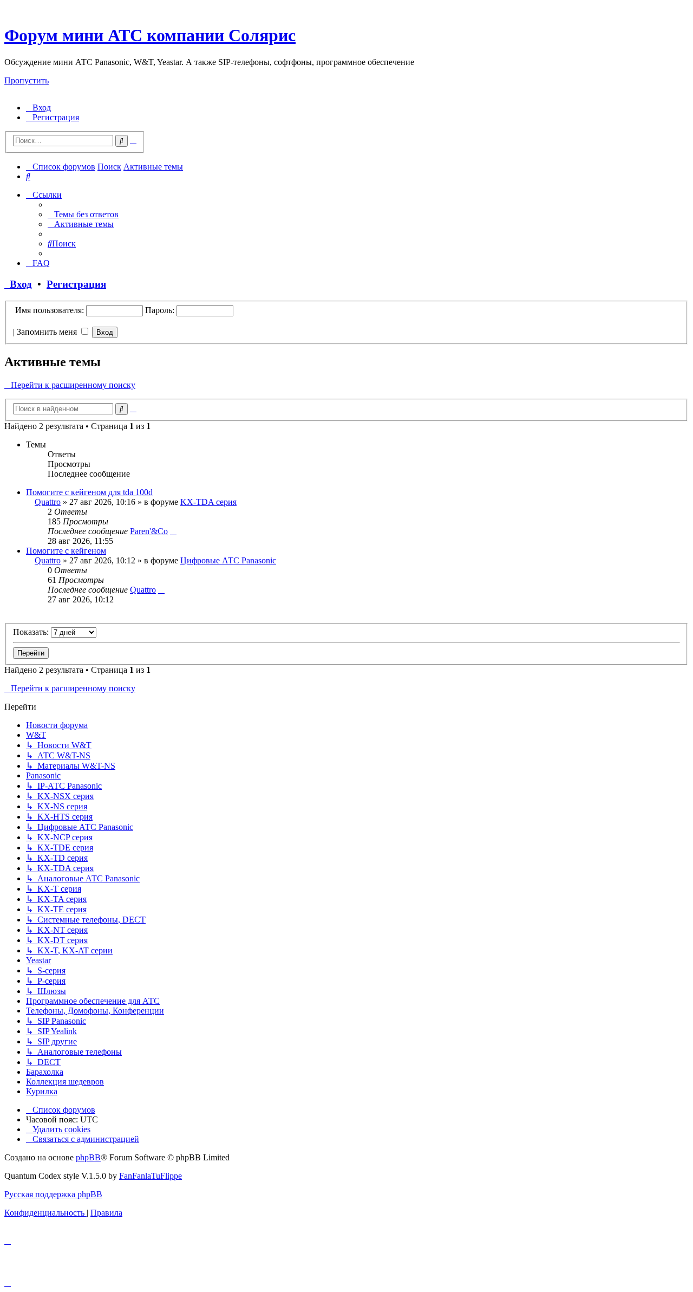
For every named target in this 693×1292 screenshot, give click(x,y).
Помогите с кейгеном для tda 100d (89, 492)
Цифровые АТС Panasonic (228, 560)
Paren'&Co (149, 531)
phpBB (88, 1157)
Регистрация (76, 284)
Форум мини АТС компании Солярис (150, 35)
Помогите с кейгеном (66, 550)
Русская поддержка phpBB (53, 1194)
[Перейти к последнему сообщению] (173, 531)
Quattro (48, 502)
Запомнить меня (48, 331)
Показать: (32, 632)
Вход (18, 284)
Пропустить (26, 80)
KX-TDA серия (208, 502)
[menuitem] (38, 107)
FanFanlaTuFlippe (150, 1175)
